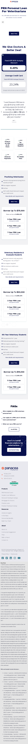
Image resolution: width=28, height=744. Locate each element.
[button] (14, 34)
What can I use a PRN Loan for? (12, 424)
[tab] (14, 412)
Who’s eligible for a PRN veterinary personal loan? (13, 412)
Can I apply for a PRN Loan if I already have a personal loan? (14, 419)
